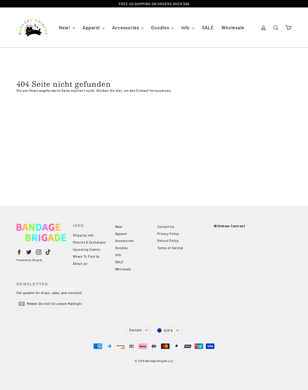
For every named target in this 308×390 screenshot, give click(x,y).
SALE (208, 27)
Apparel (92, 27)
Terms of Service (170, 248)
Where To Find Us (86, 256)
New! (65, 27)
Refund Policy (168, 241)
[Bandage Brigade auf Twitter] (29, 252)
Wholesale (232, 27)
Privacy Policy (168, 234)
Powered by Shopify (29, 260)
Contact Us (165, 227)
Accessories (126, 27)
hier (119, 90)
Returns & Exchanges (89, 242)
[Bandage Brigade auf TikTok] (48, 252)
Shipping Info (83, 235)
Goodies (160, 27)
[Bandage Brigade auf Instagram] (38, 252)
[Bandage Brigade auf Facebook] (19, 252)
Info (186, 27)
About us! (80, 263)
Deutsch (135, 330)
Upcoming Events (86, 249)
